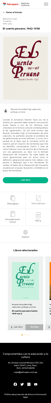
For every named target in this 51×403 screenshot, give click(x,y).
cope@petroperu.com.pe (25, 372)
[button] (22, 335)
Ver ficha (34, 327)
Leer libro (25, 180)
